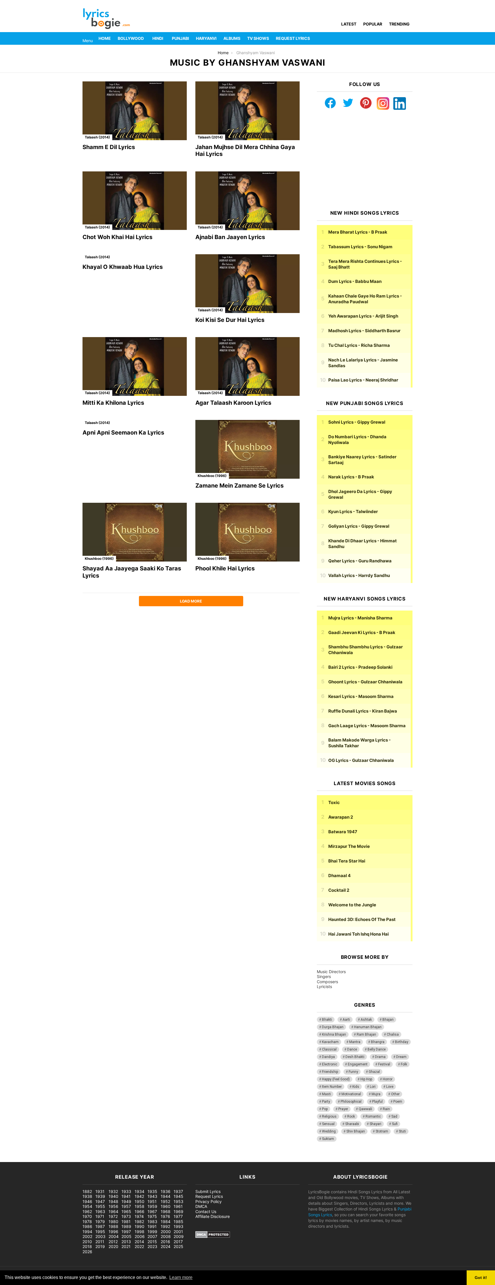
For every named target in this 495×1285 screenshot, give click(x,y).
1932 (113, 1191)
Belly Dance (377, 1049)
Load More (191, 601)
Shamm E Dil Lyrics (108, 147)
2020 (113, 1246)
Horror (387, 1079)
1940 (113, 1196)
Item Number (332, 1087)
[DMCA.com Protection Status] (212, 1236)
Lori (373, 1087)
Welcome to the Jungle (352, 904)
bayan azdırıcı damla (53, 1159)
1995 (100, 1231)
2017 (178, 1241)
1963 (100, 1211)
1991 (152, 1226)
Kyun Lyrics (353, 511)
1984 (165, 1221)
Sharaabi (352, 1124)
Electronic (329, 1064)
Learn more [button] (180, 1277)
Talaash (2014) (97, 137)
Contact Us (205, 1211)
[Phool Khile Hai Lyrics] (247, 532)
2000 (166, 1231)
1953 (178, 1201)
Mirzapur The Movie (349, 846)
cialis (28, 1159)
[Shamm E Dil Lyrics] (134, 110)
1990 (139, 1226)
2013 (126, 1241)
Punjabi (180, 38)
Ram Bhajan (366, 1034)
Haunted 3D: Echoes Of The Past (362, 919)
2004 (114, 1236)
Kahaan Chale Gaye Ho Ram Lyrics (365, 298)
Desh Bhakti (354, 1057)
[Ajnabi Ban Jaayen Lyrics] (247, 200)
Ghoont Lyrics (365, 681)
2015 (152, 1241)
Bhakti (327, 1020)
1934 (139, 1191)
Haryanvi (206, 38)
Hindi (157, 38)
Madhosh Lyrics (364, 330)
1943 (152, 1196)
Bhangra (377, 1042)
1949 (126, 1201)
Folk (404, 1064)
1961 (178, 1206)
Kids (355, 1087)
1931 (100, 1191)
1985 (178, 1221)
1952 (165, 1201)
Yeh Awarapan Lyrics (363, 316)
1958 (139, 1206)
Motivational (351, 1094)
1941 (126, 1196)
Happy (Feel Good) (336, 1079)
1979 (100, 1221)
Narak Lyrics (351, 477)
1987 (100, 1226)
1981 (126, 1221)
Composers (327, 981)
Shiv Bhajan (355, 1131)
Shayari (375, 1124)
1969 (178, 1211)
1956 (113, 1206)
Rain (386, 1109)
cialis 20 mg (11, 1159)
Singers (324, 976)
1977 (178, 1216)
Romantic (373, 1116)
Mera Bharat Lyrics (357, 232)
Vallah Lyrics (359, 575)
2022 (139, 1246)
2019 (100, 1246)
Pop (325, 1109)
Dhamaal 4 (339, 875)
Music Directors (331, 971)
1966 (139, 1211)
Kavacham (330, 1042)
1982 (139, 1221)
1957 (126, 1206)
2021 (126, 1246)
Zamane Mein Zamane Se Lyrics (239, 485)
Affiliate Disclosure (212, 1216)
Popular (372, 23)
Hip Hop (366, 1079)
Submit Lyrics (208, 1191)
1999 (152, 1231)
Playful (377, 1102)
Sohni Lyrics (356, 422)
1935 (152, 1191)
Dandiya (328, 1057)
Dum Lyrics (355, 281)
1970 (87, 1216)
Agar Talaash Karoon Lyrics (233, 402)
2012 (113, 1241)
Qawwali (365, 1109)
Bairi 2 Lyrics (360, 667)
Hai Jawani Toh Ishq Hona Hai (358, 934)
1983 (152, 1221)
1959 (152, 1206)
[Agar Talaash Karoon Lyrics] (247, 366)
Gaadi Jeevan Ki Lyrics (361, 632)
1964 (113, 1211)
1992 (165, 1226)
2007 (152, 1236)
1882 (87, 1191)
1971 (99, 1216)
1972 (113, 1216)
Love (389, 1087)
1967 (152, 1211)
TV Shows (258, 38)
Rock (351, 1116)
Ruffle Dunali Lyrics (362, 711)
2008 (166, 1236)
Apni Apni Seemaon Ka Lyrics (123, 432)
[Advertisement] (365, 160)
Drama (380, 1057)
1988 (113, 1226)
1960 (165, 1206)
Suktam (328, 1139)
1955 (100, 1206)
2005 (126, 1236)
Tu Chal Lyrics (359, 345)
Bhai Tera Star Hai (346, 861)
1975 (152, 1216)
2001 (178, 1231)
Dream (401, 1057)
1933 (126, 1191)
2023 (152, 1246)
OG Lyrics (361, 760)
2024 (165, 1246)
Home (105, 38)
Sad (394, 1116)
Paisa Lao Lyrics (363, 380)
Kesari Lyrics (361, 696)
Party (326, 1102)
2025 (178, 1246)
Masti (326, 1094)
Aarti (346, 1020)
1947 (100, 1201)
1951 (152, 1201)
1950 (139, 1201)
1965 (126, 1211)
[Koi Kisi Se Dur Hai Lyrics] (247, 283)
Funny (353, 1072)
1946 (87, 1201)
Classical (329, 1049)
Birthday (401, 1042)
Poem (397, 1102)
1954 (87, 1206)
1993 (178, 1226)
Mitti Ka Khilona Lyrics (113, 402)
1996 (113, 1231)
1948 (113, 1201)
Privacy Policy (208, 1201)
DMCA (201, 1206)
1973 (126, 1216)
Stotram (382, 1131)
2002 (87, 1236)
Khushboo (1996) (212, 476)
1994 (87, 1231)
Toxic (334, 802)
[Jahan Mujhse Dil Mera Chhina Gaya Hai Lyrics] (247, 110)
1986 (87, 1226)
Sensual (328, 1124)
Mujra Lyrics (360, 618)
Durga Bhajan (332, 1027)
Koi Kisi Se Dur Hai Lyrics (229, 319)
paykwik (82, 1159)
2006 (140, 1236)
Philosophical (351, 1102)
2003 (100, 1236)
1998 (139, 1231)
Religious (329, 1116)
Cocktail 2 (338, 890)
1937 (178, 1191)
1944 (165, 1196)
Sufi (395, 1124)
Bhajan (388, 1020)
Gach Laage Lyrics (367, 725)
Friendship (330, 1072)
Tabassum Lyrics (360, 246)
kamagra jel (102, 1159)
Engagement (358, 1064)
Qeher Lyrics (360, 561)
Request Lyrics (293, 38)
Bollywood (131, 38)
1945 (178, 1196)
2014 (139, 1241)
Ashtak (366, 1020)
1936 (165, 1191)
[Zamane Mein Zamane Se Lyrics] (247, 449)
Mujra (376, 1094)
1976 (165, 1216)
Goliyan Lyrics (358, 526)
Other (395, 1094)
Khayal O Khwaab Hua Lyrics (122, 266)
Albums (231, 38)
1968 (165, 1211)
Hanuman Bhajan (368, 1027)
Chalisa (393, 1034)
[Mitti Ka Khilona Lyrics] (134, 366)
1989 (126, 1226)
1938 (87, 1196)
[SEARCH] (409, 38)
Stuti (402, 1131)
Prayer (343, 1109)
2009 (179, 1236)
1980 (113, 1221)
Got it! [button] (481, 1277)
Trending (399, 23)
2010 (87, 1241)
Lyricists (324, 986)
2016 (165, 1241)
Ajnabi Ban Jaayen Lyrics (230, 237)
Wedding (329, 1131)
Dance (352, 1049)
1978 (87, 1221)
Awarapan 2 (340, 817)
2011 (99, 1241)
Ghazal (374, 1072)
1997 (126, 1231)
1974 (139, 1216)
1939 (100, 1196)
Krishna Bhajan (334, 1034)
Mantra (354, 1042)
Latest (348, 23)
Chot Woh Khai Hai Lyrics (117, 237)
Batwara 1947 (342, 831)
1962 (87, 1211)
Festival (384, 1064)
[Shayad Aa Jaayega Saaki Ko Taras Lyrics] (134, 532)
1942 (139, 1196)
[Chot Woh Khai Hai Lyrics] (134, 200)
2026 (87, 1251)
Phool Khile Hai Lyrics (225, 568)
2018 (87, 1246)
